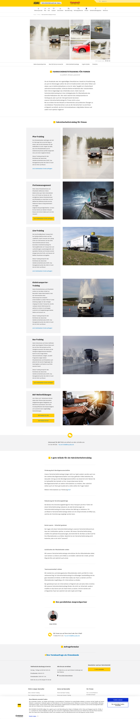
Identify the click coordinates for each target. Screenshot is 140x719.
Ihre (60, 675)
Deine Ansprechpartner (40, 64)
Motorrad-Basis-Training (63, 692)
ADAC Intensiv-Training (34, 692)
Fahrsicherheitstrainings (72, 64)
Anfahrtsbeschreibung (66, 675)
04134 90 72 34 (104, 64)
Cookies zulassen (117, 699)
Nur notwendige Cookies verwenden (118, 705)
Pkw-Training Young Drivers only (36, 695)
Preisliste (94, 64)
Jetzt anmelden (99, 669)
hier (69, 490)
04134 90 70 (104, 1)
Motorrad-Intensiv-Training (64, 695)
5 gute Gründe (85, 64)
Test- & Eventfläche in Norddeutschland (92, 693)
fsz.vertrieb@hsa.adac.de (66, 444)
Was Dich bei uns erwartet (56, 64)
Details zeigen (32, 716)
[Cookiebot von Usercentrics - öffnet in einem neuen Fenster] (19, 716)
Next (111, 153)
